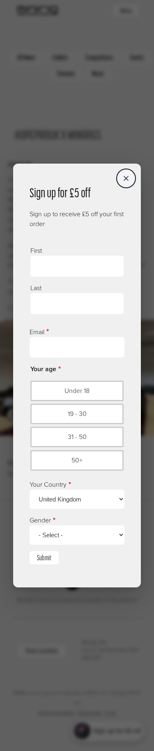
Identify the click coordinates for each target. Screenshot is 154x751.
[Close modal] (126, 178)
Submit (44, 557)
